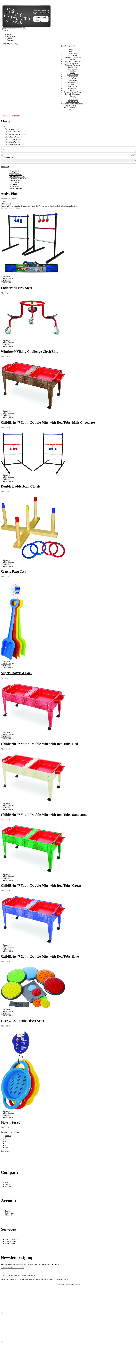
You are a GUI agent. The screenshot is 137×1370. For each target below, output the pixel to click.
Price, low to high (47, 206)
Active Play (5, 167)
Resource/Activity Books (17, 179)
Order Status (9, 1213)
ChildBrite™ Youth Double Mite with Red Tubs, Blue (40, 956)
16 (6, 1145)
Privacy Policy (10, 1243)
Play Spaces (13, 184)
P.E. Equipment (14, 182)
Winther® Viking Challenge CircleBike (29, 351)
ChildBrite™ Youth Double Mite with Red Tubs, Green (41, 885)
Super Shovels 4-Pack (16, 673)
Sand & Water (14, 186)
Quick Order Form (11, 1239)
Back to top (5, 1151)
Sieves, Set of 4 (11, 1122)
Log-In (7, 1211)
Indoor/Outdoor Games (17, 177)
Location (8, 1186)
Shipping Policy (10, 1241)
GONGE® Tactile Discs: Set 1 (22, 1021)
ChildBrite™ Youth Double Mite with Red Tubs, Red (39, 744)
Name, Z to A (36, 206)
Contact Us (9, 1184)
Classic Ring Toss (13, 571)
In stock (68, 206)
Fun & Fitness (14, 173)
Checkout (8, 1215)
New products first (14, 206)
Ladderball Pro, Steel (16, 288)
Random (74, 206)
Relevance (6, 204)
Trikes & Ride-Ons (15, 188)
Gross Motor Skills (15, 175)
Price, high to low (59, 206)
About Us (8, 1183)
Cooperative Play (15, 171)
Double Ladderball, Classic (20, 486)
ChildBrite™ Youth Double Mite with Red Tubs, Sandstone (44, 815)
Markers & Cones (15, 180)
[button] (7, 278)
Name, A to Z (26, 206)
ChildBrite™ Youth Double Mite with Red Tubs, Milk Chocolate (48, 422)
